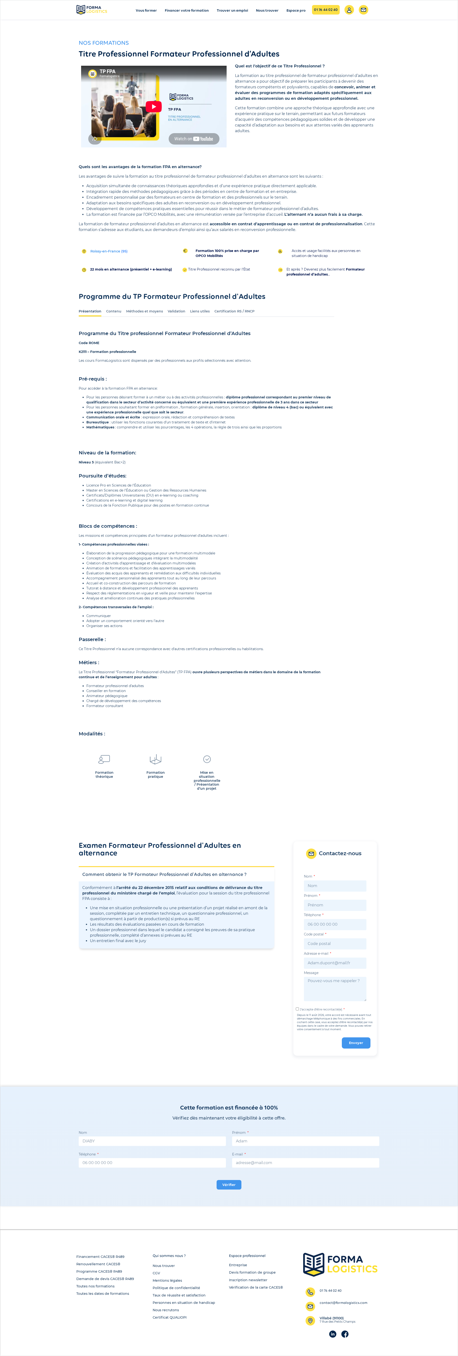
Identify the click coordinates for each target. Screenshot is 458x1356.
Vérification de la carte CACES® (256, 1287)
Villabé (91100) (337, 1319)
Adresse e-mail (316, 954)
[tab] (90, 310)
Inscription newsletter (248, 1280)
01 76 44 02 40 (326, 9)
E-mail (238, 1154)
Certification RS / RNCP (234, 311)
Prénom (311, 896)
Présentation (90, 311)
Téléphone (313, 915)
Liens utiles (200, 311)
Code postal (314, 934)
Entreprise (238, 1265)
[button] (169, 1256)
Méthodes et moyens (144, 311)
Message (311, 973)
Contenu (113, 311)
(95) (109, 251)
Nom (308, 877)
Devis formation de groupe (252, 1272)
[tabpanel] (207, 563)
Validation (176, 311)
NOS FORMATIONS (104, 42)
